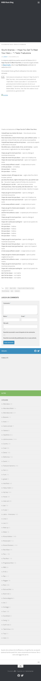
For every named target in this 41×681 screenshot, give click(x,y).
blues (4, 422)
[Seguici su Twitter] (38, 351)
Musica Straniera (20, 44)
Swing (5, 620)
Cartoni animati (7, 426)
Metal (5, 532)
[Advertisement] (20, 21)
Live (4, 523)
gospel (5, 479)
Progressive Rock (8, 563)
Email (23, 316)
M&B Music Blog (7, 2)
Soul (4, 611)
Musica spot (6, 541)
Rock (4, 585)
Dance (5, 452)
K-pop (5, 510)
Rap (4, 576)
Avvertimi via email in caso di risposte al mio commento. (19, 332)
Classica (5, 430)
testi (12, 291)
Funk (4, 475)
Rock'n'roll (6, 594)
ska (4, 603)
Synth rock (6, 625)
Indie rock (6, 501)
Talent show (6, 629)
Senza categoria (7, 598)
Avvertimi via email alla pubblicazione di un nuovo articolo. (19, 338)
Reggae (5, 580)
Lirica (4, 519)
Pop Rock (6, 558)
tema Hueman (29, 671)
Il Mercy (5, 56)
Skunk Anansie (5, 291)
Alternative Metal (8, 408)
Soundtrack (6, 616)
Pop (4, 554)
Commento (6, 303)
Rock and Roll (7, 589)
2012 (6, 288)
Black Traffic (7, 65)
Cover (5, 448)
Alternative (6, 404)
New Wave (6, 550)
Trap (4, 633)
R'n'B (4, 572)
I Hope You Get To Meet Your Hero (26, 288)
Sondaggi (6, 607)
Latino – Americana (9, 514)
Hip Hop (5, 492)
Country (5, 444)
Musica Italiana (7, 536)
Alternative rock (7, 44)
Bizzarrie (5, 417)
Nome (5, 316)
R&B (4, 567)
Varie (4, 638)
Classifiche (6, 435)
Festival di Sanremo (9, 466)
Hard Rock (6, 483)
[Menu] (38, 2)
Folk (4, 470)
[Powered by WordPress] (14, 671)
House (5, 497)
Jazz (4, 505)
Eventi (5, 461)
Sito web (5, 323)
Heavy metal (7, 488)
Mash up (5, 527)
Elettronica (6, 457)
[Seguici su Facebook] (35, 351)
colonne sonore (7, 439)
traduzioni (17, 291)
